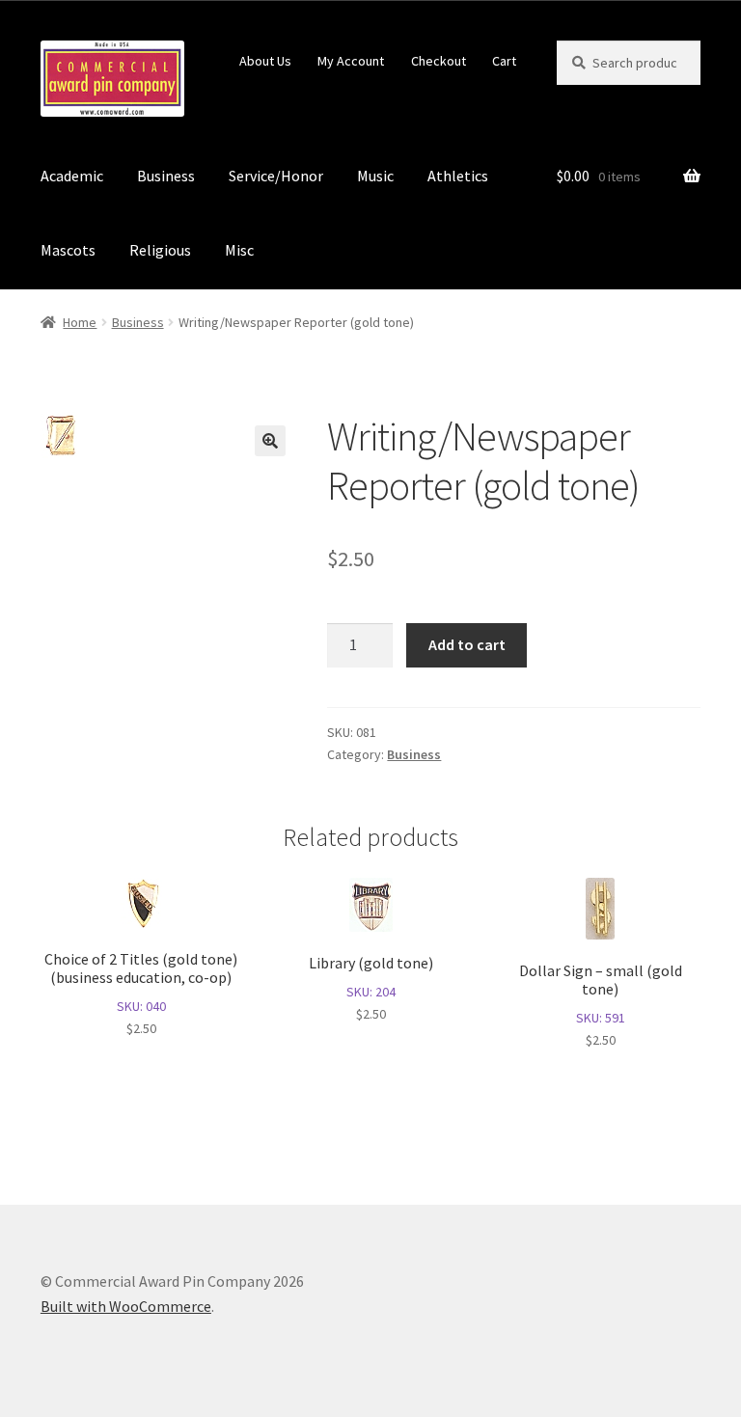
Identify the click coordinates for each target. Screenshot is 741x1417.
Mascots (68, 249)
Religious (160, 249)
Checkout (438, 60)
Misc (239, 249)
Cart (504, 60)
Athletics (457, 175)
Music (375, 175)
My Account (350, 60)
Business (166, 175)
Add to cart (467, 644)
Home (79, 322)
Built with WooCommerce (126, 1306)
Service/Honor (276, 175)
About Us (265, 60)
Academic (72, 175)
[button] (270, 440)
